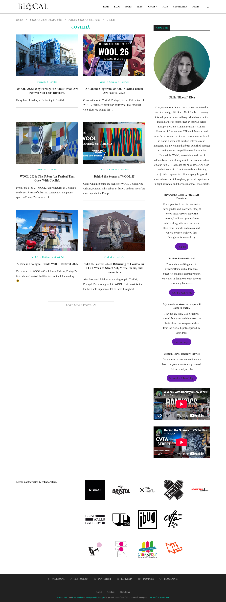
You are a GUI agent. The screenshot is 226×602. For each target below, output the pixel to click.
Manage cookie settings (95, 597)
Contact (110, 591)
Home (106, 6)
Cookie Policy (77, 597)
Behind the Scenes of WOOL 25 (114, 176)
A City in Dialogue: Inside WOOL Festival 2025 (47, 264)
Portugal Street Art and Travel (84, 19)
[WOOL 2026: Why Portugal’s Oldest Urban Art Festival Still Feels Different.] (47, 55)
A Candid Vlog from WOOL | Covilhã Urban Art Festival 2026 (114, 91)
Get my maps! (181, 342)
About (99, 591)
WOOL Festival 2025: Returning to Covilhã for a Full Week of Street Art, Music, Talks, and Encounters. (114, 268)
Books (128, 6)
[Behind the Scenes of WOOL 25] (114, 143)
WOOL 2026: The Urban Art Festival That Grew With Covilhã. (47, 178)
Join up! (182, 246)
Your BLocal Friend (181, 292)
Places (151, 6)
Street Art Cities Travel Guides (46, 19)
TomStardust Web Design (159, 597)
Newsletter (180, 6)
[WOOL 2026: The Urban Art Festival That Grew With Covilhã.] (47, 143)
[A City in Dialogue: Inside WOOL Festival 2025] (47, 230)
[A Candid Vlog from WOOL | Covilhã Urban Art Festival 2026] (114, 55)
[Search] (208, 6)
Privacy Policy (62, 597)
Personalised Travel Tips (181, 378)
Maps (165, 6)
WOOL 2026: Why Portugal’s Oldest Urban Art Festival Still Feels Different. (47, 91)
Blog (117, 6)
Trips (140, 6)
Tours (195, 6)
